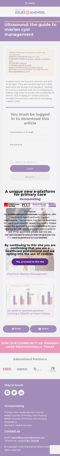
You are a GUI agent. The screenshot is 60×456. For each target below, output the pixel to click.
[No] (56, 2)
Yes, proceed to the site (30, 261)
